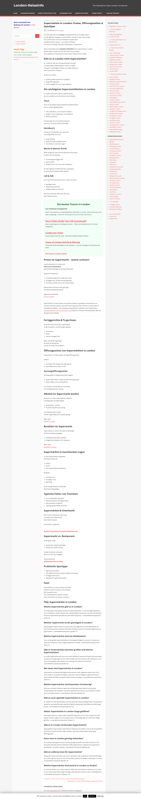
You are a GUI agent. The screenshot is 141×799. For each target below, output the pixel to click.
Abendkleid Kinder (115, 132)
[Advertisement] (24, 76)
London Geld (114, 71)
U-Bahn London (114, 84)
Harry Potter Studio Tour (47, 13)
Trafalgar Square (115, 205)
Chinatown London (115, 151)
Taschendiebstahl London (117, 102)
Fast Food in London (116, 67)
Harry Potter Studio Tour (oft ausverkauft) (65, 221)
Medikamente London (116, 113)
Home (15, 13)
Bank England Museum (117, 139)
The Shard (113, 192)
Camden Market (114, 149)
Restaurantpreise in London (53, 561)
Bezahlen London (115, 109)
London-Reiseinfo (29, 5)
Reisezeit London (115, 79)
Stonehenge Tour (66, 13)
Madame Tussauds (112, 13)
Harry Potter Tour (115, 45)
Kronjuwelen (115, 202)
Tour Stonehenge (115, 53)
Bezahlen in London (50, 447)
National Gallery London (117, 178)
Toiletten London (115, 123)
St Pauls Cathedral (115, 187)
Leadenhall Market (115, 169)
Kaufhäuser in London (116, 167)
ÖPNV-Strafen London (116, 107)
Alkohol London (114, 91)
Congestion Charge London (118, 111)
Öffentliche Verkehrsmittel (118, 82)
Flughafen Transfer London (118, 26)
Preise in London (49, 297)
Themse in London (115, 194)
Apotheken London (115, 127)
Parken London (114, 104)
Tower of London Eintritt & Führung (62, 242)
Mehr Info (100, 796)
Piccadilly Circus (114, 183)
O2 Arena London (115, 180)
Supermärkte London (116, 129)
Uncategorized (72, 20)
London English (20, 41)
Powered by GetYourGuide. (22, 57)
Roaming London (115, 120)
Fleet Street (113, 160)
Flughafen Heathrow (116, 57)
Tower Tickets (97, 13)
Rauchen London (115, 93)
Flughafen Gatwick (115, 60)
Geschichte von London (117, 86)
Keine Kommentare (61, 20)
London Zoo (113, 174)
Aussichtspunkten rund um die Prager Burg (57, 310)
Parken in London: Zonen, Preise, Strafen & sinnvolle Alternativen (65, 779)
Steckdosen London (116, 116)
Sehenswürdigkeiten (116, 34)
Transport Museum (115, 207)
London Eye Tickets (81, 13)
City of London (114, 153)
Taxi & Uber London (116, 95)
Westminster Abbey (116, 209)
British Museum (114, 144)
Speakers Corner (115, 185)
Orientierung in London (117, 55)
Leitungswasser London (117, 125)
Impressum (113, 216)
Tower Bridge (114, 196)
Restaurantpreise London (119, 74)
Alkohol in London (49, 421)
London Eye (113, 171)
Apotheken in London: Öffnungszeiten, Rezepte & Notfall (85, 781)
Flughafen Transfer (28, 13)
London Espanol (21, 44)
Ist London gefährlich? (116, 88)
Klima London (114, 77)
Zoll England (113, 97)
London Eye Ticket (54, 232)
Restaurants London (116, 64)
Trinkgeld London (115, 118)
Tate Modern (114, 190)
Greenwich (113, 162)
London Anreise (114, 37)
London (61, 30)
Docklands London (115, 155)
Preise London (114, 69)
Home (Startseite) (115, 214)
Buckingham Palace (115, 146)
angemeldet (53, 791)
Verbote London (115, 100)
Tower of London (115, 199)
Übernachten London (116, 62)
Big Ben (112, 142)
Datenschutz (113, 218)
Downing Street (114, 158)
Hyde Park (113, 164)
